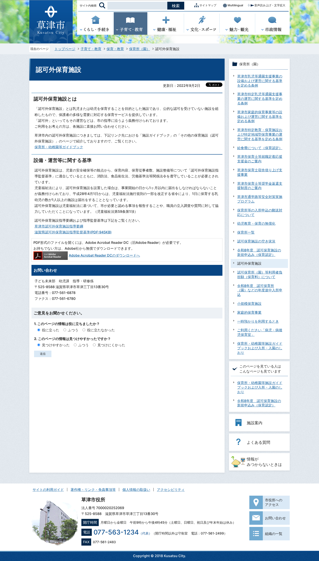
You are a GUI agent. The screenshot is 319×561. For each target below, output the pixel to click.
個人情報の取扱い (136, 489)
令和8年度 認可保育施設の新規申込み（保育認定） (259, 252)
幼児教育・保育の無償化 (256, 223)
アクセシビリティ (171, 489)
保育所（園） (139, 49)
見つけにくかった (111, 345)
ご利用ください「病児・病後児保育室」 (259, 332)
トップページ (64, 49)
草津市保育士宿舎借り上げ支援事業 (259, 172)
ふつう (73, 330)
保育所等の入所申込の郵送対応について (259, 212)
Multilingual (235, 5)
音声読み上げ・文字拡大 (269, 5)
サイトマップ (207, 5)
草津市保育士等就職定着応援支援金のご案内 (259, 158)
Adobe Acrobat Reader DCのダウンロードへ (104, 255)
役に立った (50, 330)
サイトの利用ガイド (48, 489)
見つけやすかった (56, 345)
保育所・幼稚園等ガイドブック (59, 147)
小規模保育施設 (249, 303)
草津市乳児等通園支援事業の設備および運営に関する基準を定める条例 (259, 80)
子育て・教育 (91, 49)
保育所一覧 (246, 232)
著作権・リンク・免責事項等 (93, 489)
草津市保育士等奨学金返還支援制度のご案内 (259, 185)
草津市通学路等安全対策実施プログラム (259, 199)
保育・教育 (115, 49)
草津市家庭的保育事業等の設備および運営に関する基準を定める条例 (259, 116)
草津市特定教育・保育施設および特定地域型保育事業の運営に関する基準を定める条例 (259, 134)
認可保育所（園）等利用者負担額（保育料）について (259, 274)
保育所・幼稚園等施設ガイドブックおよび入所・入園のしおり (259, 348)
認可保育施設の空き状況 (256, 241)
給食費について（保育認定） (259, 148)
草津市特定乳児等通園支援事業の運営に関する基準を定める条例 (259, 98)
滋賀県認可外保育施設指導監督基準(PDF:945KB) (73, 232)
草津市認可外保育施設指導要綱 (59, 226)
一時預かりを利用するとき (258, 321)
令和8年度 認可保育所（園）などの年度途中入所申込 (259, 290)
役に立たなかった (101, 330)
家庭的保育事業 (249, 312)
